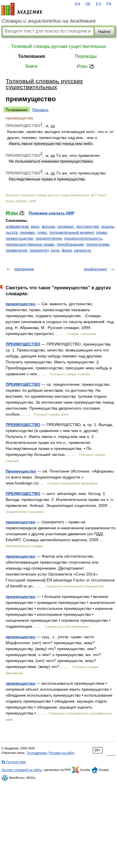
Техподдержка (36, 752)
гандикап (65, 226)
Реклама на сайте (61, 752)
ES (98, 4)
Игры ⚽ (86, 66)
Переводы (86, 56)
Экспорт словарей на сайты (21, 770)
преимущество (20, 304)
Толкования (31, 56)
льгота (12, 232)
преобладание (70, 244)
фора (67, 250)
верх (35, 226)
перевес (27, 232)
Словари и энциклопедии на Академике (48, 21)
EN (77, 4)
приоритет (39, 250)
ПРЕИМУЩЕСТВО (23, 344)
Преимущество (21, 471)
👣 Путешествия (13, 762)
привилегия (16, 250)
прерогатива (97, 244)
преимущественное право (30, 244)
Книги (31, 66)
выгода (48, 226)
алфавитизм (17, 226)
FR (108, 4)
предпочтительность (83, 238)
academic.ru (21, 9)
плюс (42, 232)
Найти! (104, 31)
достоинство (87, 226)
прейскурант (95, 269)
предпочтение (48, 238)
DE (88, 4)
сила (55, 250)
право (101, 232)
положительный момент (71, 232)
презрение (24, 269)
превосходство (19, 238)
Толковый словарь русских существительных (58, 46)
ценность (82, 250)
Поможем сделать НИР (51, 213)
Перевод (40, 110)
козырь (107, 226)
